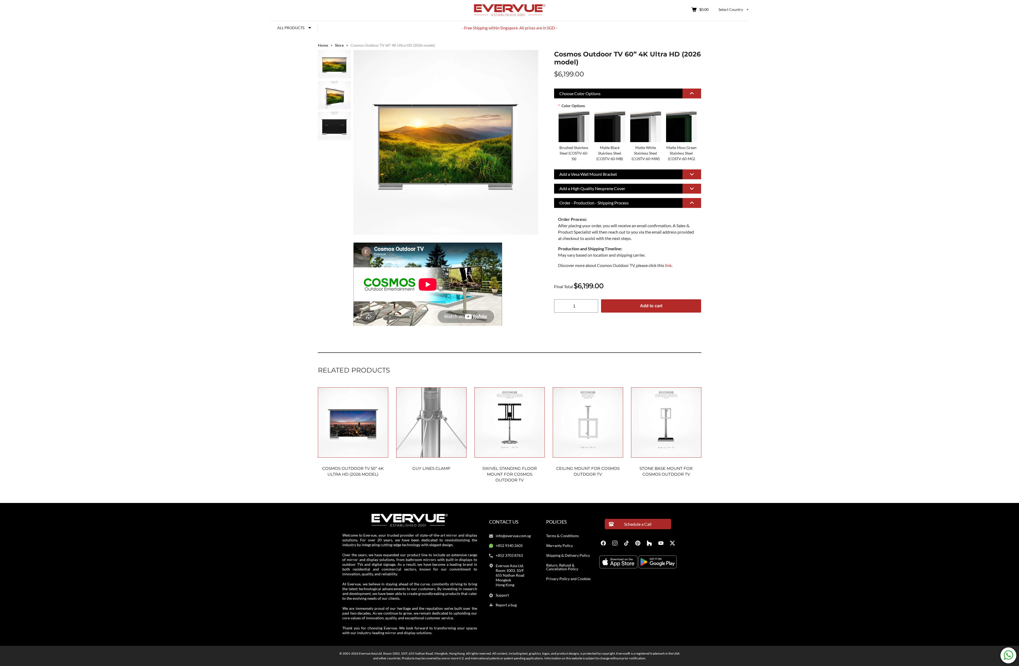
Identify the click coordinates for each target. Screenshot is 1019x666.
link (668, 265)
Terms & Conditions (562, 536)
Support (502, 595)
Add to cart (651, 306)
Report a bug (506, 605)
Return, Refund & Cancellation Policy (562, 567)
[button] (627, 94)
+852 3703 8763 (509, 555)
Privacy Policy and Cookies (568, 579)
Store (339, 45)
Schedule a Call (637, 524)
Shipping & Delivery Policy (568, 555)
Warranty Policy (559, 545)
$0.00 (704, 9)
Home (323, 45)
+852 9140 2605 (509, 545)
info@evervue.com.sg (513, 536)
